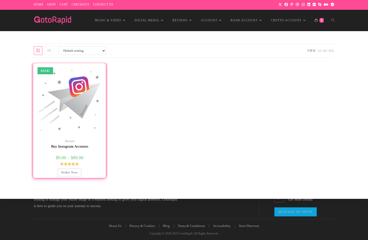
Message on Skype (295, 212)
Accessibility (222, 226)
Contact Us (103, 4)
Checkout (80, 4)
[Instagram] (303, 4)
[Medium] (325, 4)
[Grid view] (38, 50)
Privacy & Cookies (142, 226)
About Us (115, 226)
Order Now (69, 172)
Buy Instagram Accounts (69, 146)
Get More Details (300, 199)
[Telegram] (331, 4)
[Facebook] (286, 4)
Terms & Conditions (191, 226)
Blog (166, 226)
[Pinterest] (291, 4)
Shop (51, 4)
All (331, 50)
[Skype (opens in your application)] (319, 4)
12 (319, 50)
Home (38, 4)
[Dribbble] (297, 4)
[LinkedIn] (308, 4)
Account (69, 141)
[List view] (49, 50)
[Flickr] (314, 4)
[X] (280, 4)
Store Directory (249, 226)
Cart (64, 4)
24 (324, 50)
